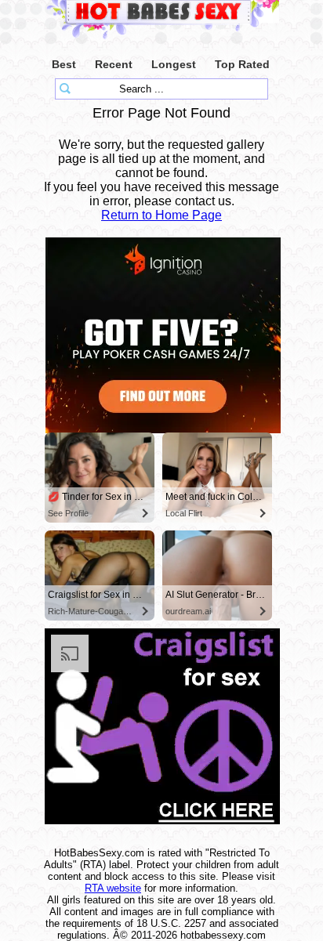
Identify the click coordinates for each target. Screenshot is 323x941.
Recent (113, 64)
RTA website (113, 888)
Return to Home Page (161, 215)
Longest (173, 64)
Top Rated (242, 64)
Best (64, 64)
